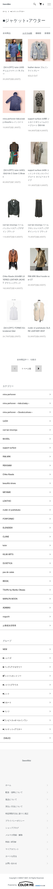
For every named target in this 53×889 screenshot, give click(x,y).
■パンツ (6, 711)
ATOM (13, 841)
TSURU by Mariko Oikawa (14, 589)
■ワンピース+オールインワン (15, 720)
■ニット (6, 693)
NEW (5, 649)
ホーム (5, 11)
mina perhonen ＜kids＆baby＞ (16, 403)
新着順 (47, 33)
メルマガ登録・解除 (14, 834)
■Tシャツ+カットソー (12, 675)
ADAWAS (6, 607)
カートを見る (11, 856)
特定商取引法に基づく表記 (16, 813)
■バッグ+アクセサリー (12, 666)
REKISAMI (7, 465)
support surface (9, 447)
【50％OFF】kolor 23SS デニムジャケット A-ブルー (13, 70)
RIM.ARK (7, 456)
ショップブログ (12, 827)
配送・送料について (14, 792)
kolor (5, 545)
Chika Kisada (8, 474)
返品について (11, 799)
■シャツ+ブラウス (10, 684)
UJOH (5, 421)
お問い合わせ (11, 863)
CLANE (6, 536)
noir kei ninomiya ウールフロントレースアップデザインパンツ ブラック (38, 228)
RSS (7, 841)
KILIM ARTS (8, 554)
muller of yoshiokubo (12, 509)
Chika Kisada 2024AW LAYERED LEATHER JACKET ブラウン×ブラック (14, 279)
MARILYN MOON (10, 598)
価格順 (38, 33)
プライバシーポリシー (14, 820)
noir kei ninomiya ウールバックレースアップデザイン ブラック (13, 228)
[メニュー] (49, 4)
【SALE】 (7, 738)
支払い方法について (14, 806)
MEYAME (7, 492)
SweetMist (7, 4)
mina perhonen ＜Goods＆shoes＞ (18, 412)
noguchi (6, 616)
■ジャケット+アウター (17, 11)
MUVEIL (6, 438)
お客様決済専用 (9, 625)
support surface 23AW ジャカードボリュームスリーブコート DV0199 (38, 122)
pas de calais (8, 572)
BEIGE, (6, 581)
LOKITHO (7, 500)
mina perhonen (9, 394)
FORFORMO (8, 518)
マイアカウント (12, 849)
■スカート (7, 702)
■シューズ (7, 658)
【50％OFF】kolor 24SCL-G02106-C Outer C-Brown (14, 173)
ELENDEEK (8, 527)
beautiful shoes (9, 483)
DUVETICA (7, 563)
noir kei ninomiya (10, 429)
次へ (38, 368)
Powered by (12, 885)
